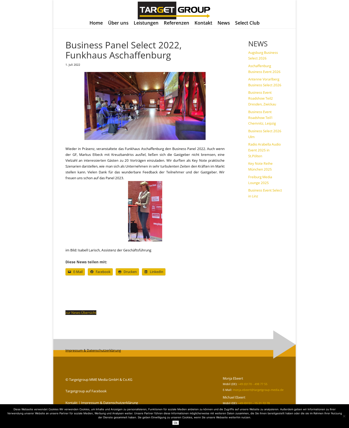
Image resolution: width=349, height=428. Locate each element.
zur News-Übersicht (80, 312)
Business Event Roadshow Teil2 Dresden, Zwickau (262, 98)
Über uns (118, 23)
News (224, 23)
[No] (344, 416)
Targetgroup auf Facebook (86, 391)
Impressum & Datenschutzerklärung (93, 350)
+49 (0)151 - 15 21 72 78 (254, 403)
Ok (175, 422)
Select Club (247, 23)
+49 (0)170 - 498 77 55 (252, 384)
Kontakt (203, 23)
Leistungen (146, 23)
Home (96, 23)
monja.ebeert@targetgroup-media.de (258, 390)
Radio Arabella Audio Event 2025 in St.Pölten (264, 150)
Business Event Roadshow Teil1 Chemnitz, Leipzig (262, 117)
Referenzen (176, 23)
